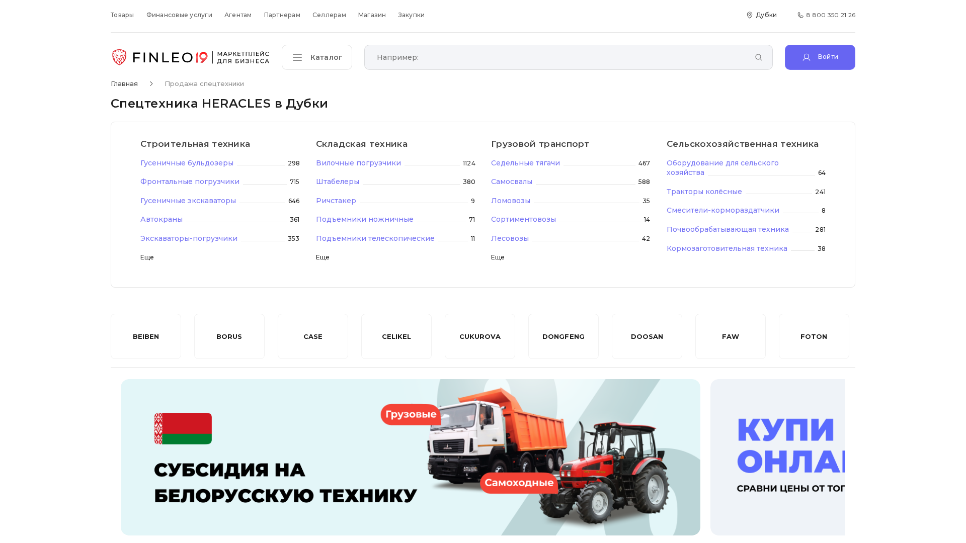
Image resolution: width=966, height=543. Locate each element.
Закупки (411, 15)
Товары (122, 15)
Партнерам (282, 15)
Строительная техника (195, 144)
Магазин (372, 15)
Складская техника (362, 144)
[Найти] (759, 58)
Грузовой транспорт (540, 144)
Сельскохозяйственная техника (743, 144)
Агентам (238, 15)
